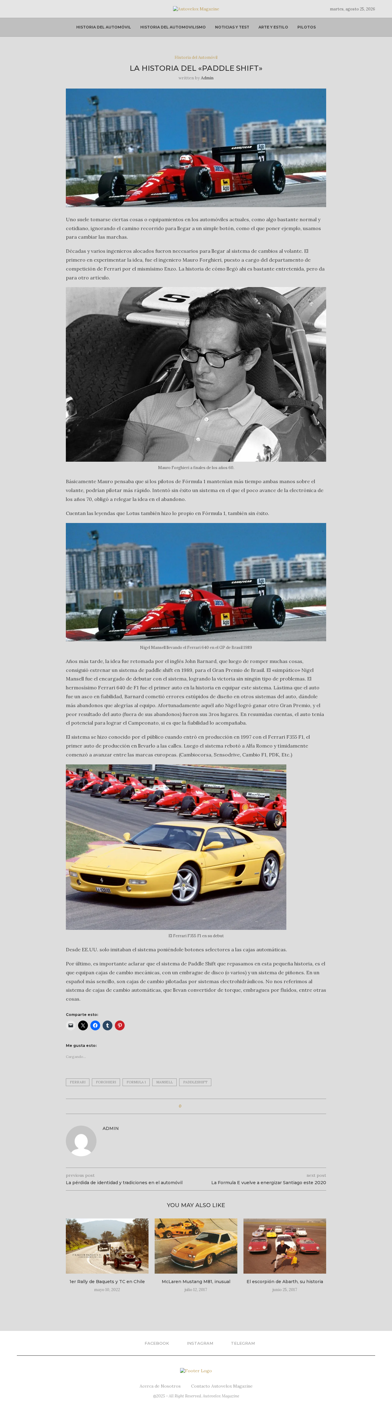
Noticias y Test (232, 27)
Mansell (164, 1082)
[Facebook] (19, 9)
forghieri (106, 1082)
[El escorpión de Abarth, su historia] (284, 1246)
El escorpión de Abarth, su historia (285, 1281)
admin (207, 78)
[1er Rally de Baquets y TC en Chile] (107, 1246)
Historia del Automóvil (103, 27)
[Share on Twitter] (197, 1106)
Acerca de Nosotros (160, 1386)
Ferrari (77, 1082)
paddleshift (195, 1082)
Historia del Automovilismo (173, 27)
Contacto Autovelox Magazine (222, 1386)
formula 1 (136, 1082)
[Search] (42, 9)
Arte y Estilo (273, 27)
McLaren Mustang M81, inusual (196, 1281)
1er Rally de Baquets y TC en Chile (107, 1281)
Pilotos (306, 27)
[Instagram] (26, 9)
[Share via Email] (209, 1106)
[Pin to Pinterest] (203, 1106)
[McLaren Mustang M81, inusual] (196, 1246)
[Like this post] (184, 1106)
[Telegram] (34, 9)
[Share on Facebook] (191, 1106)
